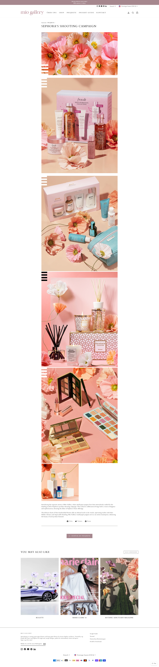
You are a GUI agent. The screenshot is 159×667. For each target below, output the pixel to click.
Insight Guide (86, 13)
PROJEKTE (71, 13)
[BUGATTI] (40, 586)
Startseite (43, 22)
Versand (92, 636)
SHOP (61, 13)
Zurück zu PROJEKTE (80, 536)
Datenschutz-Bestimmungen (98, 639)
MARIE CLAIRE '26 (79, 618)
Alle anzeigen (131, 552)
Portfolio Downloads (96, 641)
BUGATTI (40, 618)
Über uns (52, 13)
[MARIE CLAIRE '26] (80, 586)
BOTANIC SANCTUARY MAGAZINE (119, 618)
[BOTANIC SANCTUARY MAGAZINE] (119, 586)
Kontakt (101, 13)
